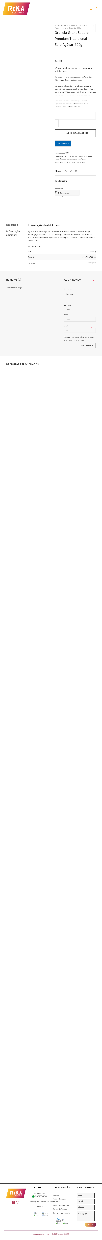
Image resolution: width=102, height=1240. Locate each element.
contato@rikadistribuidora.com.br (42, 1202)
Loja (62, 25)
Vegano (74, 159)
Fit (63, 156)
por (48, 1234)
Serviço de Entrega (60, 1209)
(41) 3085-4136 (39, 1194)
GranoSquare (81, 156)
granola (60, 162)
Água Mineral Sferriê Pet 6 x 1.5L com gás (51, 765)
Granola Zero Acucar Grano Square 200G (51, 968)
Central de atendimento (61, 1213)
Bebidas (18, 768)
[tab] (15, 225)
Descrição (12, 224)
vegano (74, 162)
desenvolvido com (39, 1234)
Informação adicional (13, 233)
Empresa (56, 1195)
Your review (68, 289)
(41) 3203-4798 (41, 1196)
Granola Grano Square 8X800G (51, 562)
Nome (66, 314)
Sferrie (67, 768)
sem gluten (67, 162)
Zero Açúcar (82, 159)
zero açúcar (81, 162)
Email (66, 326)
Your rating (67, 305)
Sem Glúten (58, 159)
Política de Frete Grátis (61, 1205)
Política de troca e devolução (59, 1200)
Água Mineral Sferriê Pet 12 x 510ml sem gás (51, 1171)
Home (57, 25)
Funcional (68, 156)
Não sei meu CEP (59, 197)
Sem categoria (36, 768)
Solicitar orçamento (63, 143)
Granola (74, 156)
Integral (67, 25)
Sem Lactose (67, 159)
